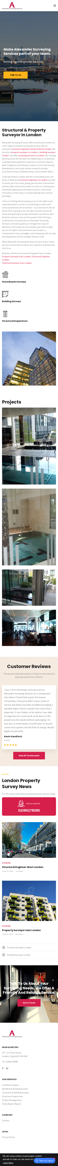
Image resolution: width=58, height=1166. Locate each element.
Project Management (12, 1100)
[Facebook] (2, 1068)
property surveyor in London (24, 152)
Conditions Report (10, 1085)
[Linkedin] (7, 1068)
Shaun (20, 871)
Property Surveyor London (19, 947)
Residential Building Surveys (15, 1088)
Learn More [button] (8, 1163)
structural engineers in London (33, 180)
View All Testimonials (29, 755)
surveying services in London (31, 155)
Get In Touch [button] (29, 1002)
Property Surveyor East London (16, 256)
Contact (6, 1120)
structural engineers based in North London (31, 149)
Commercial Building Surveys (15, 1092)
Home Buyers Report (11, 1103)
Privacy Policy (8, 1137)
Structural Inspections (12, 1096)
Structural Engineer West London (22, 867)
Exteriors (6, 863)
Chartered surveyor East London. (17, 263)
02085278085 (29, 810)
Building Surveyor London (19, 954)
